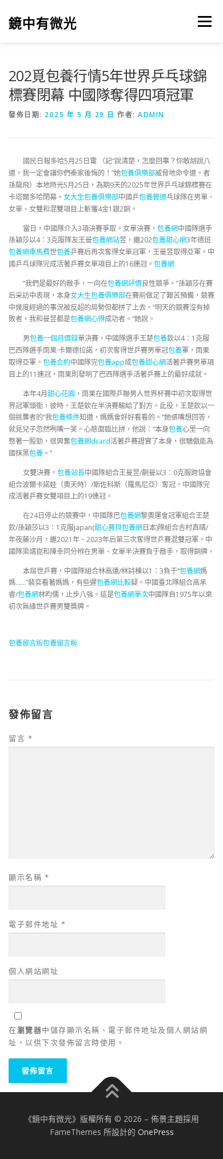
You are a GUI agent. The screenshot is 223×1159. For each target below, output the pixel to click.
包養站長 (71, 472)
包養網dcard (90, 441)
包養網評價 (124, 283)
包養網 (167, 228)
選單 (201, 21)
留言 (21, 738)
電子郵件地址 (37, 924)
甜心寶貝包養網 (118, 527)
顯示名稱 (29, 877)
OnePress (156, 1131)
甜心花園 (61, 394)
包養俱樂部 (138, 173)
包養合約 (56, 362)
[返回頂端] (111, 1092)
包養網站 (106, 240)
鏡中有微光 (43, 22)
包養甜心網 (169, 240)
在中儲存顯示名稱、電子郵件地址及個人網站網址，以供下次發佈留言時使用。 (108, 1036)
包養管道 (152, 197)
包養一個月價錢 (54, 338)
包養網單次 (131, 594)
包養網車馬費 (29, 252)
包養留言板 (26, 643)
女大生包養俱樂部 (90, 197)
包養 (63, 252)
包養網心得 (87, 319)
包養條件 (65, 417)
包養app (111, 362)
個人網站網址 (33, 971)
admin (151, 115)
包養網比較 (114, 582)
